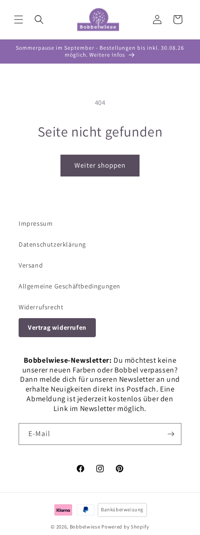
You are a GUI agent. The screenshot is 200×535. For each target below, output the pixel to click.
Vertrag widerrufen (57, 327)
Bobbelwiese (85, 526)
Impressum (36, 223)
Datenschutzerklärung (52, 244)
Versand (31, 265)
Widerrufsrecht (41, 307)
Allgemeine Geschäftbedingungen (69, 286)
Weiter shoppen (100, 165)
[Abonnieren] (170, 434)
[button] (18, 19)
